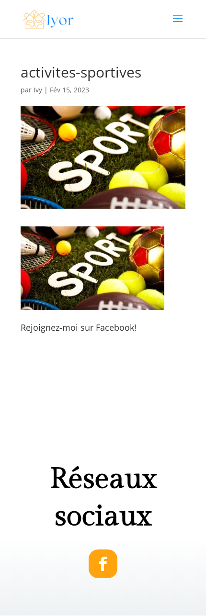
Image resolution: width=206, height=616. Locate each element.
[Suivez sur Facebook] (103, 563)
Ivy (38, 89)
